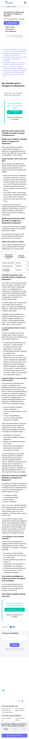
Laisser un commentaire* (10, 633)
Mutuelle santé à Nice (6, 710)
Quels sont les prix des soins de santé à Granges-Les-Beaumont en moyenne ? (15, 58)
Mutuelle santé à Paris (20, 708)
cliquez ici (22, 650)
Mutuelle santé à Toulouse (7, 712)
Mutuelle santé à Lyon (6, 708)
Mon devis (12, 23)
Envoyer (14, 645)
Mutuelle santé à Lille (19, 710)
